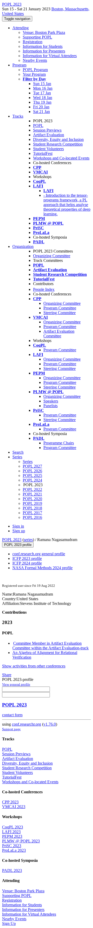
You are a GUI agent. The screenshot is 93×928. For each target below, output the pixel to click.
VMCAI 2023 (13, 806)
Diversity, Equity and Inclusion (58, 139)
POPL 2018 (32, 508)
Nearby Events (35, 60)
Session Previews (47, 130)
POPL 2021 (32, 494)
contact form (12, 715)
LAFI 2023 (11, 832)
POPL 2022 (32, 489)
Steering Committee (59, 312)
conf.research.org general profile (38, 554)
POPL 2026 (32, 471)
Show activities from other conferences (33, 666)
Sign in (18, 526)
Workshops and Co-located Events (61, 158)
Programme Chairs (58, 443)
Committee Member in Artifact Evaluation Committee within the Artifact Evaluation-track (50, 645)
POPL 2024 (32, 480)
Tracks (17, 116)
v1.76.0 (49, 724)
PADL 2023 (12, 870)
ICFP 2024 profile (27, 563)
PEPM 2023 (12, 836)
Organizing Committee (51, 256)
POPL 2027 (32, 466)
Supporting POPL (37, 37)
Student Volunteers (48, 149)
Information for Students (43, 46)
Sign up (18, 531)
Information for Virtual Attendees (50, 56)
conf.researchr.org (26, 724)
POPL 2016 (32, 517)
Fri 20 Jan (41, 107)
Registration (32, 42)
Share (6, 675)
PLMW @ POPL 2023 (21, 841)
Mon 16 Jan (42, 88)
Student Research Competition (58, 144)
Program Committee (59, 308)
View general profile (16, 684)
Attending (20, 28)
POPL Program (35, 69)
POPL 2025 (32, 475)
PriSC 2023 (11, 845)
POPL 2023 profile (18, 545)
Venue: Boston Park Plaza (44, 32)
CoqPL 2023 (12, 827)
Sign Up (9, 923)
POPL (38, 125)
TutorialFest (42, 153)
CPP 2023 (10, 802)
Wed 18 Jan (42, 97)
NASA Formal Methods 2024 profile (42, 568)
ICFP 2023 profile (27, 558)
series (28, 539)
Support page (11, 729)
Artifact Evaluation (48, 135)
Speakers (50, 401)
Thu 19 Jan (42, 102)
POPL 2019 (32, 503)
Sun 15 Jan (42, 83)
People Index (44, 289)
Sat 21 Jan (41, 111)
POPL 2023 (11, 539)
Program (19, 65)
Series (28, 461)
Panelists (50, 406)
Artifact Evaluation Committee (58, 333)
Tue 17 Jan (42, 93)
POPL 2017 (32, 513)
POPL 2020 (32, 499)
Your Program (34, 74)
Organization (23, 246)
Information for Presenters (44, 51)
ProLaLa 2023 (14, 850)
